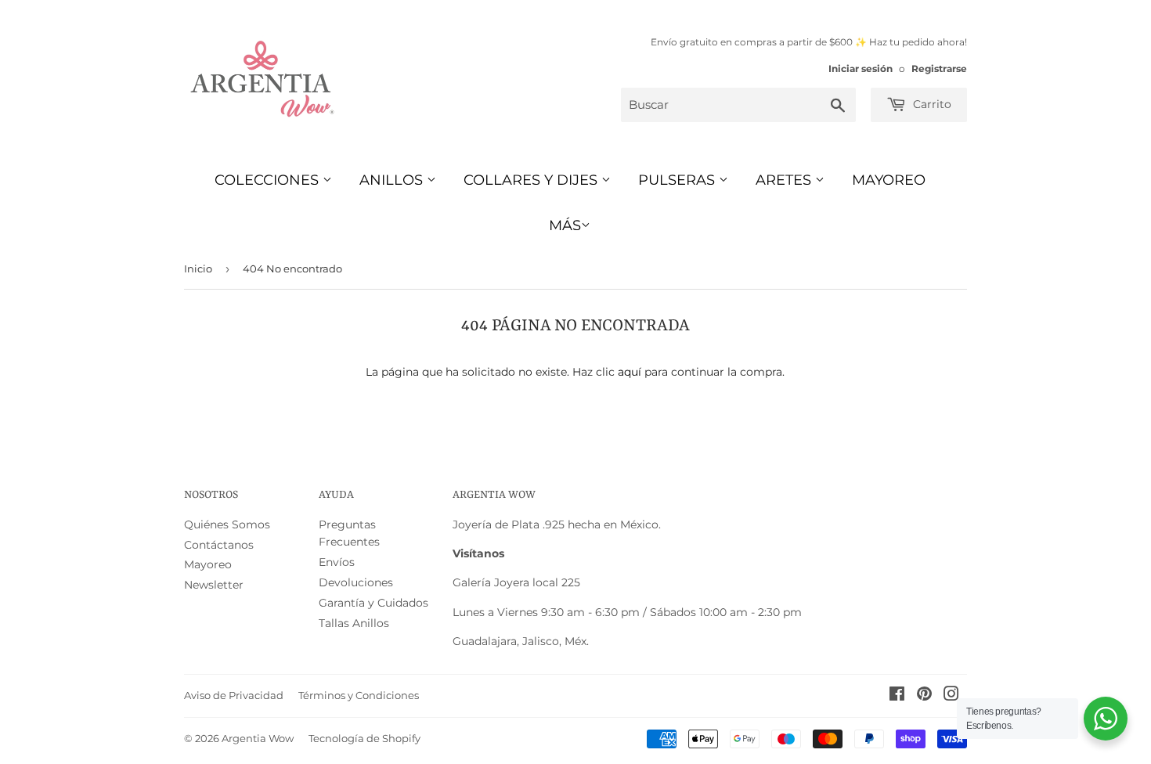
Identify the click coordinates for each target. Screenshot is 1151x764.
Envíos (337, 562)
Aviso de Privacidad (233, 695)
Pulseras (678, 180)
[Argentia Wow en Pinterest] (924, 696)
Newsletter (214, 585)
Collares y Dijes (532, 180)
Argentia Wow (258, 738)
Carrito (930, 104)
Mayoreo (888, 180)
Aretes (785, 180)
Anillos (393, 180)
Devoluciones (356, 582)
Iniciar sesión (860, 68)
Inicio (198, 268)
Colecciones (269, 180)
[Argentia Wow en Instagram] (951, 696)
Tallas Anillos (354, 623)
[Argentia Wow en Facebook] (897, 696)
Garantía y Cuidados (373, 603)
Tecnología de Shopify (364, 738)
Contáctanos (219, 545)
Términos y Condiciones (358, 695)
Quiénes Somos (227, 524)
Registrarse (939, 68)
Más (565, 225)
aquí (629, 372)
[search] (738, 105)
